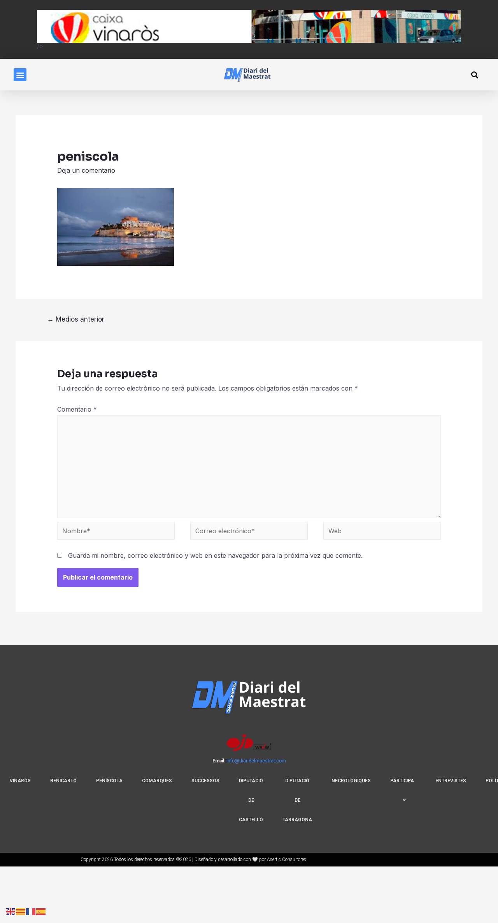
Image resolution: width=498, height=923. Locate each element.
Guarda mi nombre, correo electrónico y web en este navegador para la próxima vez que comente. (215, 555)
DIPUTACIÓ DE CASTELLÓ (251, 800)
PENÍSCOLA (109, 780)
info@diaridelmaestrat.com (256, 761)
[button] (20, 74)
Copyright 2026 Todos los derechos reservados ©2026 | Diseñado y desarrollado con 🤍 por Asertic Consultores (193, 859)
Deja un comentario (86, 170)
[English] (11, 911)
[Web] (382, 532)
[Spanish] (41, 911)
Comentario (77, 409)
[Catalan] (21, 911)
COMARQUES (157, 780)
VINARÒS (20, 780)
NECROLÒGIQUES (351, 780)
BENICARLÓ (63, 780)
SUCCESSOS (205, 780)
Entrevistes (450, 780)
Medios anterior (75, 319)
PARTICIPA (402, 780)
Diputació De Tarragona (297, 800)
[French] (31, 911)
